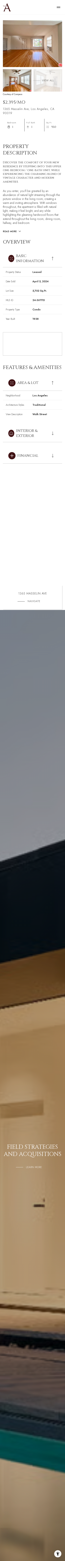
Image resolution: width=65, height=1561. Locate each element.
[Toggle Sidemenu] (58, 7)
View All (48, 80)
